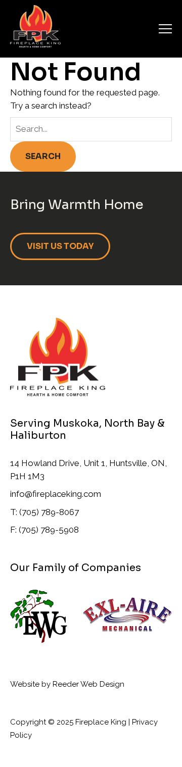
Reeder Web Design (88, 684)
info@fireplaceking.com (55, 494)
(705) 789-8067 (49, 512)
